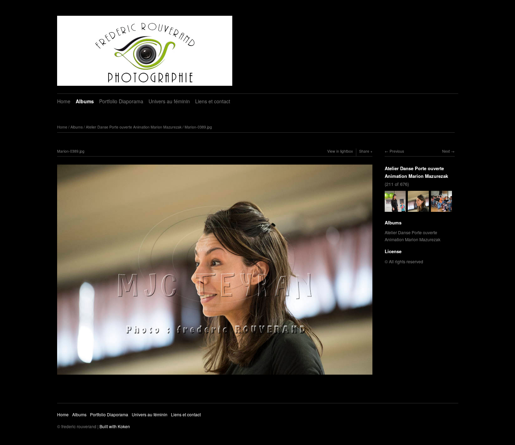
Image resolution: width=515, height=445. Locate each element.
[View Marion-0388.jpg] (395, 208)
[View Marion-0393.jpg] (441, 208)
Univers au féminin (169, 101)
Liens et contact (212, 101)
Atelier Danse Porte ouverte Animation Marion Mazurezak (133, 127)
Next (446, 151)
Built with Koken (114, 426)
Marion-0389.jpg (198, 127)
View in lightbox (340, 151)
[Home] (144, 51)
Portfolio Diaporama (121, 101)
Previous (397, 151)
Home (63, 101)
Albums (85, 101)
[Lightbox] (214, 375)
